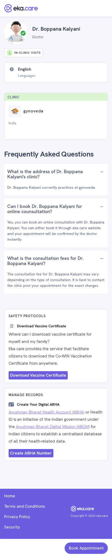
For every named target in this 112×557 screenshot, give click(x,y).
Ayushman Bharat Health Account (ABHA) (46, 412)
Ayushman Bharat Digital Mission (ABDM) (53, 426)
